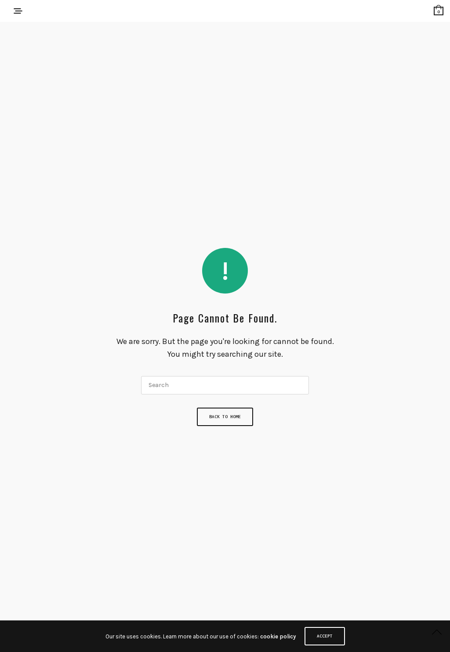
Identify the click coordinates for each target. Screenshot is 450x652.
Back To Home (225, 416)
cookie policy (278, 636)
